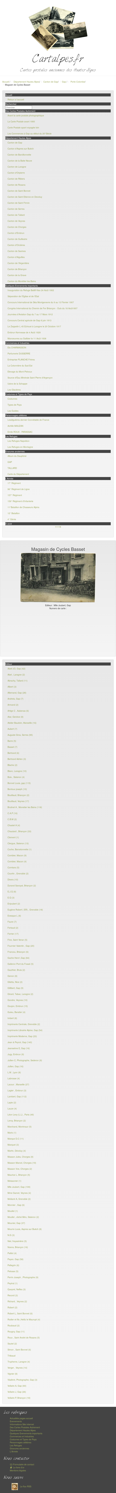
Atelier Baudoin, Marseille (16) (22, 722)
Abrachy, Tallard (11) (17, 680)
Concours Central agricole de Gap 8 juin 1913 (29, 320)
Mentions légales (18, 1470)
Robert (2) (12, 1307)
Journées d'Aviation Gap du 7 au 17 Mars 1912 (30, 314)
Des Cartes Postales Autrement (25, 1427)
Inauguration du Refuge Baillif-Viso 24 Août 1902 (31, 290)
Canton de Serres (16, 208)
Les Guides (13, 410)
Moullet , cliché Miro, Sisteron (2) (23, 1216)
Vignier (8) (13, 1373)
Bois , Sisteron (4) (16, 777)
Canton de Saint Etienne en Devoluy (25, 196)
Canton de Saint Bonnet (19, 190)
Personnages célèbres (20, 1442)
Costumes (12, 398)
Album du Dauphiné (17, 455)
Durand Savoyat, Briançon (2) (22, 885)
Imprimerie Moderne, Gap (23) (22, 1036)
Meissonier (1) (14, 1180)
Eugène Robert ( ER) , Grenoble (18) (25, 909)
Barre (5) (12, 740)
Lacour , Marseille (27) (18, 1084)
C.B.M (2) (12, 819)
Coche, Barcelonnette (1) (20, 849)
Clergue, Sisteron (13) (18, 843)
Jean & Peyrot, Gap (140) (20, 1042)
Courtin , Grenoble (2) (18, 873)
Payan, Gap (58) (15, 1259)
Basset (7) (12, 746)
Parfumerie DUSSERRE (19, 353)
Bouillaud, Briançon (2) (18, 795)
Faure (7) (12, 921)
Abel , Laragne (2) (16, 674)
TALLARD (12, 467)
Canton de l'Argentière (18, 263)
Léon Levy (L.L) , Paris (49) (21, 1114)
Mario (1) (12, 1132)
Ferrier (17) (13, 933)
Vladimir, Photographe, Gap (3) (22, 1379)
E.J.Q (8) (12, 891)
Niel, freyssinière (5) (17, 1241)
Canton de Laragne (17, 166)
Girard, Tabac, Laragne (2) (20, 993)
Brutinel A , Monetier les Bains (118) (25, 807)
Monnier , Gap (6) (16, 1204)
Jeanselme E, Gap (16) (19, 1048)
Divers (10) (13, 879)
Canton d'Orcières (16, 244)
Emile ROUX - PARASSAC (20, 431)
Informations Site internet (22, 1424)
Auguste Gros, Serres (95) (20, 734)
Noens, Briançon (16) (18, 1247)
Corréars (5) (13, 867)
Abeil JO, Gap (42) (16, 668)
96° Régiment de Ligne (19, 489)
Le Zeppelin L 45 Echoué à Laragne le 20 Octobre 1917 (34, 326)
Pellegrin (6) (13, 1265)
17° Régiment (14, 483)
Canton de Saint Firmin (19, 202)
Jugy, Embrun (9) (16, 1054)
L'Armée (14, 1451)
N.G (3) (11, 1235)
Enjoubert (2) (14, 903)
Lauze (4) (12, 1108)
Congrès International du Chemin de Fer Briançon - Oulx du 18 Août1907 (42, 308)
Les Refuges (16, 1445)
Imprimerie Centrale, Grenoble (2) (24, 1024)
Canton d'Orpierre (16, 172)
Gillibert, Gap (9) (15, 987)
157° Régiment (15, 495)
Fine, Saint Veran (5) (17, 939)
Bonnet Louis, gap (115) (19, 783)
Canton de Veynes (16, 220)
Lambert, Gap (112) (17, 1096)
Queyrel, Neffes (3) (17, 1289)
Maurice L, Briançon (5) (19, 1174)
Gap (64, 81)
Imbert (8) (12, 1018)
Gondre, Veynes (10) (17, 1000)
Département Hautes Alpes (26, 81)
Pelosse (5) (13, 1271)
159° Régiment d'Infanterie (20, 501)
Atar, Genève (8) (15, 716)
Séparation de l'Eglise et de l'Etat (23, 296)
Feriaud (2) (13, 927)
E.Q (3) (11, 897)
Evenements (16, 1421)
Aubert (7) (12, 728)
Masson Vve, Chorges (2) (20, 1168)
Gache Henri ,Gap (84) (18, 957)
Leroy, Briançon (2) (17, 1120)
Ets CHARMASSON (17, 347)
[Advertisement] (58, 632)
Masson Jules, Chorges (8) (20, 1156)
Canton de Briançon (17, 269)
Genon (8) (12, 975)
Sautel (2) (12, 1343)
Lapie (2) (12, 1102)
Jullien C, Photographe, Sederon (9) (25, 1060)
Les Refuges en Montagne (20, 446)
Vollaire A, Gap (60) (17, 1385)
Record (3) (13, 1295)
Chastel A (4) (14, 825)
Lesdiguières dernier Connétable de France (28, 419)
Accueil (5, 81)
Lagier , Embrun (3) (17, 1090)
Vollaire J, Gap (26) (17, 1391)
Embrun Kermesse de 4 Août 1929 (24, 332)
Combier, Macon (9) (17, 855)
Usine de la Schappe (17, 383)
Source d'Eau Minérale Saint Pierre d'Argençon (30, 377)
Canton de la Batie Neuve (20, 160)
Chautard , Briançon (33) (19, 831)
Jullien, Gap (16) (15, 1066)
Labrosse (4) (14, 1078)
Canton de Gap (50, 81)
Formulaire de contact (23, 1464)
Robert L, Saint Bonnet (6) (20, 1313)
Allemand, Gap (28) (17, 692)
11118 (58, 526)
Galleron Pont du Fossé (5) (21, 963)
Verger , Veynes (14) (17, 1367)
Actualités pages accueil (21, 1418)
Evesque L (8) (14, 915)
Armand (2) (13, 704)
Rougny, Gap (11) (16, 1331)
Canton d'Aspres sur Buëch (21, 148)
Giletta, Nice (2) (15, 981)
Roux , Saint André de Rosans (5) (24, 1337)
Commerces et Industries (22, 1436)
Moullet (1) (13, 1210)
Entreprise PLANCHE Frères (21, 359)
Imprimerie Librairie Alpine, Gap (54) (25, 1030)
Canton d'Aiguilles (16, 257)
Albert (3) (12, 686)
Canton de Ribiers (16, 178)
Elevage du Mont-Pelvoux (20, 371)
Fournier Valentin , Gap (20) (21, 945)
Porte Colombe (78, 81)
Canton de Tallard (16, 214)
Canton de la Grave (17, 275)
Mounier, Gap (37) (16, 1223)
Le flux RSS (25, 1486)
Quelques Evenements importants (26, 1433)
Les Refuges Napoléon (18, 440)
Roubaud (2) (14, 1325)
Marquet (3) (13, 1144)
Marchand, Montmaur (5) (20, 1126)
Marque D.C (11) (16, 1138)
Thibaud (11, 1355)
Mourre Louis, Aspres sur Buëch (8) (25, 1229)
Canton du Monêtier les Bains (22, 281)
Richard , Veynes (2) (17, 1301)
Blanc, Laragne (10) (17, 770)
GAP (10, 461)
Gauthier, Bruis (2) (16, 969)
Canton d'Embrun (16, 232)
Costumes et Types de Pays (23, 1439)
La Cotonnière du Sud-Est (20, 365)
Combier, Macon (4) (17, 861)
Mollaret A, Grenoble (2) (19, 1198)
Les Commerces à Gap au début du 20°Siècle (30, 133)
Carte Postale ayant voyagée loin (23, 127)
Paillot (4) (12, 1253)
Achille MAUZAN (15, 425)
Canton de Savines (17, 251)
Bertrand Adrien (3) (17, 758)
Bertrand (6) (13, 752)
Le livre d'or (18, 1467)
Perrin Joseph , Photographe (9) (23, 1277)
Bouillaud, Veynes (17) (18, 801)
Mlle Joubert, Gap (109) (19, 1186)
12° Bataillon (14, 513)
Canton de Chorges (17, 226)
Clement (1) (13, 837)
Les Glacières (14, 389)
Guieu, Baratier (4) (16, 1012)
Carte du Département (18, 474)
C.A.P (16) (13, 813)
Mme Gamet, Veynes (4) (19, 1192)
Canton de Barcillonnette (19, 154)
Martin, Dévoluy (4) (17, 1150)
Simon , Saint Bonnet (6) (19, 1349)
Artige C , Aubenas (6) (18, 710)
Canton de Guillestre (17, 238)
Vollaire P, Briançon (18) (19, 1397)
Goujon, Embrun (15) (18, 1006)
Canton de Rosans (16, 184)
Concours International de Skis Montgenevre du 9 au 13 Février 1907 (41, 302)
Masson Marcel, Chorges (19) (22, 1162)
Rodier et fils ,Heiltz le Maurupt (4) (24, 1319)
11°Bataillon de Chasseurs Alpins (23, 507)
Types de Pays (15, 404)
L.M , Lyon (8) (14, 1072)
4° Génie (12, 519)
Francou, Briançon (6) (18, 951)
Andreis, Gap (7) (15, 698)
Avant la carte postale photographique (26, 115)
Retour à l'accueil (16, 99)
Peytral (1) (13, 1283)
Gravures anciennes (19, 1448)
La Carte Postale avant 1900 (21, 121)
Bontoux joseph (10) (17, 789)
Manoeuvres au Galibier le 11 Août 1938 (27, 338)
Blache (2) (12, 764)
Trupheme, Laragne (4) (19, 1361)
